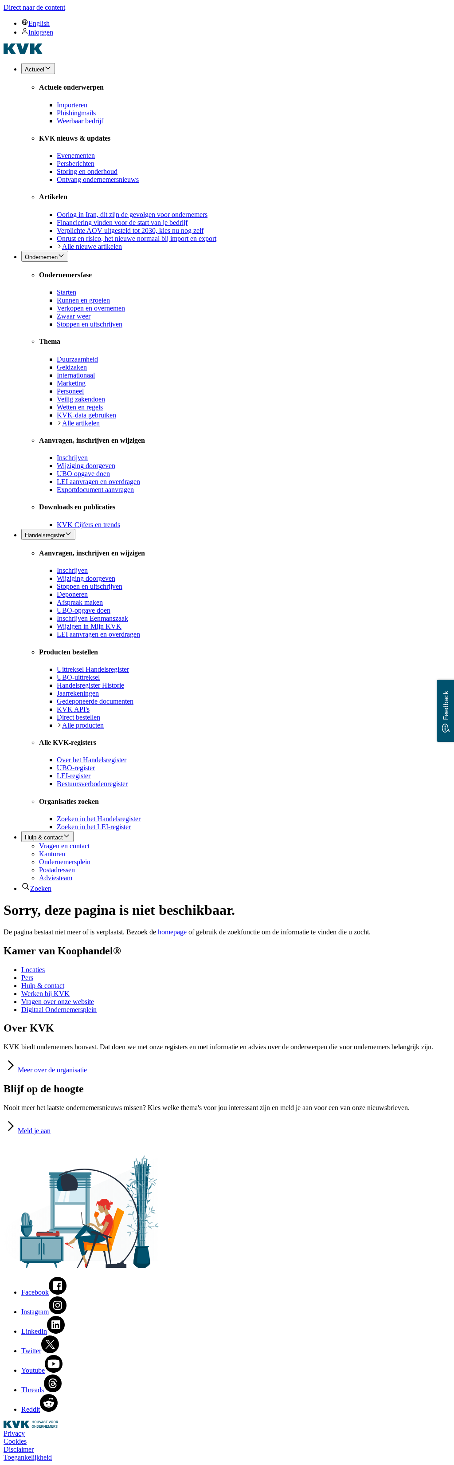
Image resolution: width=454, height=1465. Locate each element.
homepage (172, 932)
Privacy (14, 1433)
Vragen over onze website (57, 1001)
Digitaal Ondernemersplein (59, 1009)
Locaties (33, 969)
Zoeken (40, 888)
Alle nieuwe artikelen (92, 246)
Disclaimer (19, 1449)
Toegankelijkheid (28, 1457)
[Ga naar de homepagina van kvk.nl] (23, 51)
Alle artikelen (81, 423)
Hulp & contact (42, 985)
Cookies (15, 1441)
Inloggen (40, 32)
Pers (27, 977)
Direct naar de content (34, 7)
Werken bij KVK (45, 993)
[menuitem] (235, 23)
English (39, 23)
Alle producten (83, 725)
